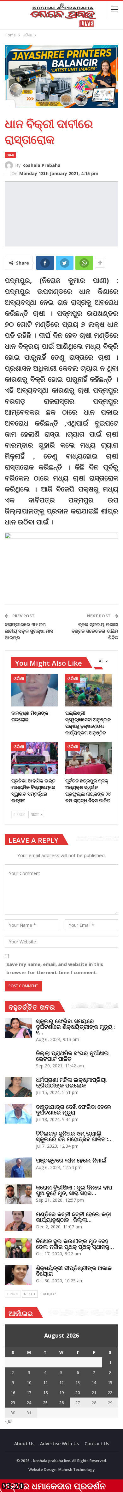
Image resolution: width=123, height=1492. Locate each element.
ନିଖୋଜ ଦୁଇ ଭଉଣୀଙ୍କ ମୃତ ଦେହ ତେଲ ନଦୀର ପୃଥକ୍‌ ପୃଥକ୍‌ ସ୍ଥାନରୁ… (75, 1243)
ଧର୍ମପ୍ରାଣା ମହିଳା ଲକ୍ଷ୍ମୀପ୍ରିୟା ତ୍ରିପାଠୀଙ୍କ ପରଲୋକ (71, 1082)
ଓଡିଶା (10, 155)
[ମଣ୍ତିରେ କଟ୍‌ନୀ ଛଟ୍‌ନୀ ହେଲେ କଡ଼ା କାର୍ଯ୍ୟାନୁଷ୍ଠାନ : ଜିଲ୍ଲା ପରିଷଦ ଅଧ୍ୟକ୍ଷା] (18, 1221)
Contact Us (97, 1443)
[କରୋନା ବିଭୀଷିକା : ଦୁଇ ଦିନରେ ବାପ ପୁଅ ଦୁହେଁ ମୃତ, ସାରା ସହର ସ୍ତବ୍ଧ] (18, 1194)
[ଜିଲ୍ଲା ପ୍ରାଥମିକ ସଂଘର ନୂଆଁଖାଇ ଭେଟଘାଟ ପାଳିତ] (18, 1060)
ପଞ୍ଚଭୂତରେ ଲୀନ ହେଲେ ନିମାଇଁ (71, 1160)
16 (13, 1392)
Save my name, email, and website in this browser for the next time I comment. (54, 968)
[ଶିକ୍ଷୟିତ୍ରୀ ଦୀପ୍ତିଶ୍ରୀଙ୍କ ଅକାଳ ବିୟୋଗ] (18, 1275)
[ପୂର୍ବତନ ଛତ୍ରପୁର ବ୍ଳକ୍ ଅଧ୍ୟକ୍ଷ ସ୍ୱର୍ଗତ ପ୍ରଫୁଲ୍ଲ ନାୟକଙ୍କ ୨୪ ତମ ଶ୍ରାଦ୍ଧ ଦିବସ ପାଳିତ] (88, 758)
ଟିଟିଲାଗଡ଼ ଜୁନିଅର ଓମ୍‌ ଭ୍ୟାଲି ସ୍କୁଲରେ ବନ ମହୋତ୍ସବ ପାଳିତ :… (74, 1136)
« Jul (8, 1421)
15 (110, 1382)
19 (61, 1392)
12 (61, 1382)
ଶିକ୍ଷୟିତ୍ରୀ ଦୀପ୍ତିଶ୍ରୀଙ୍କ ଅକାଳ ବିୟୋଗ (74, 1270)
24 (29, 1402)
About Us (24, 1443)
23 (13, 1402)
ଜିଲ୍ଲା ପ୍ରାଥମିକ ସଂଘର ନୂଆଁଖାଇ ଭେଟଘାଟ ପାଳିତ (72, 1055)
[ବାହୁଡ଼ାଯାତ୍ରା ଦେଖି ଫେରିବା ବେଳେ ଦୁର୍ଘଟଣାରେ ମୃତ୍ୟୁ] (18, 1114)
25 (45, 1402)
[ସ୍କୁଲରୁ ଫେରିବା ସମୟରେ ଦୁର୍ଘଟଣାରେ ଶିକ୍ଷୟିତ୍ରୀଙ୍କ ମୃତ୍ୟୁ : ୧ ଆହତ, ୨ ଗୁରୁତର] (18, 1028)
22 (110, 1392)
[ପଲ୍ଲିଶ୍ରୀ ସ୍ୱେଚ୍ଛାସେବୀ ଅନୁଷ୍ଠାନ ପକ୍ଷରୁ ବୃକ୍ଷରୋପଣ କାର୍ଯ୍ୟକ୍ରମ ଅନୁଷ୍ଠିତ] (88, 690)
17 (29, 1392)
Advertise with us (59, 1443)
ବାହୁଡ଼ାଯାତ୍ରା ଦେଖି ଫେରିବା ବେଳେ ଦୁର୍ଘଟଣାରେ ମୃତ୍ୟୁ (73, 1109)
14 (94, 1382)
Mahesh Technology (76, 1469)
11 (45, 1382)
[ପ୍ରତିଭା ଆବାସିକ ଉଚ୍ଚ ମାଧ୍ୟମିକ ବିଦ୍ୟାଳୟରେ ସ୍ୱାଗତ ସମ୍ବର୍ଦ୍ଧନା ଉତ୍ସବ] (34, 758)
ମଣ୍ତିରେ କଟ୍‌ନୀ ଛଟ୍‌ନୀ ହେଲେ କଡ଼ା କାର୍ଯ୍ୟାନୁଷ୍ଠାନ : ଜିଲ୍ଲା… (73, 1216)
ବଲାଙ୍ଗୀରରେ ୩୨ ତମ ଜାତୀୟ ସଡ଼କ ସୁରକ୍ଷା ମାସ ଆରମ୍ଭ (29, 631)
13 (77, 1382)
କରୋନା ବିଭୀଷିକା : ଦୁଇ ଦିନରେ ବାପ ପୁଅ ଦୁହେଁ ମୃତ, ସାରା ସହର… (74, 1190)
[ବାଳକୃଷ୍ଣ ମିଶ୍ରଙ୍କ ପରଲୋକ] (34, 690)
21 (94, 1392)
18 (45, 1392)
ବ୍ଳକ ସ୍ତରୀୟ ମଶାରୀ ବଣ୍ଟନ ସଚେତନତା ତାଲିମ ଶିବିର (95, 631)
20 (77, 1392)
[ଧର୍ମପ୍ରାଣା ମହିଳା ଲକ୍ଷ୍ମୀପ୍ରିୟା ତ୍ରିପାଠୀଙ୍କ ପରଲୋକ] (18, 1087)
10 (29, 1382)
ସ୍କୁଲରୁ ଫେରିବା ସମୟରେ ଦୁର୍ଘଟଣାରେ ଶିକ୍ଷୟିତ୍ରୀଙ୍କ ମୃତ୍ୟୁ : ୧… (75, 1026)
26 (61, 1402)
